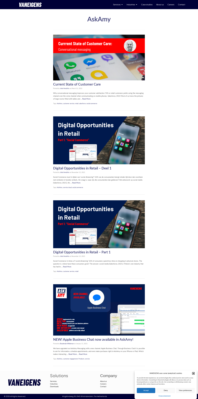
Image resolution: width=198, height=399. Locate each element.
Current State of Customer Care (77, 84)
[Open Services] (122, 4)
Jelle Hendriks (64, 88)
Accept (146, 390)
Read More (86, 99)
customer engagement (70, 359)
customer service (68, 103)
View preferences (185, 390)
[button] (193, 373)
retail (76, 103)
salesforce (82, 103)
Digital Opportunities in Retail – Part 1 (82, 252)
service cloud (67, 187)
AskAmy (59, 103)
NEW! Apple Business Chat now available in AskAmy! (93, 339)
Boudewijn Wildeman (67, 343)
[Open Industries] (137, 4)
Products (81, 359)
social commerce (91, 103)
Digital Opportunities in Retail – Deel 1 (82, 168)
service (87, 359)
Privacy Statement (165, 396)
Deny (166, 390)
